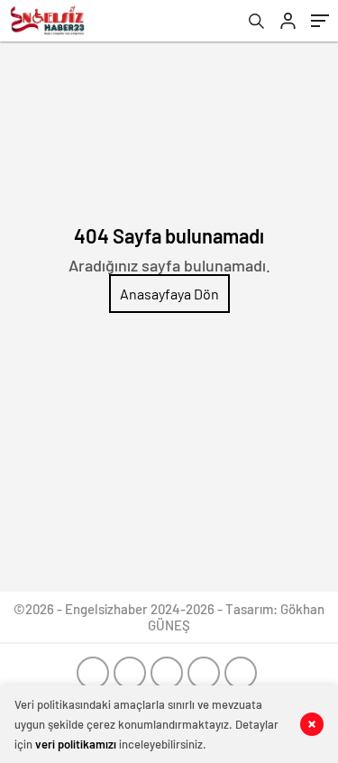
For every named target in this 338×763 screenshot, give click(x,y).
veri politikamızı (75, 744)
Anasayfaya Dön (169, 293)
